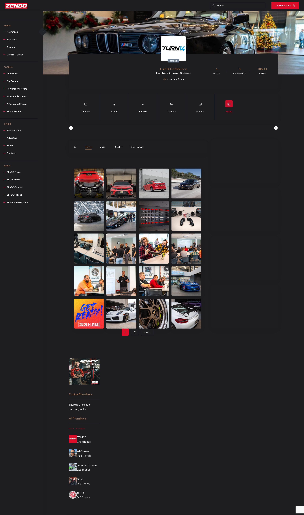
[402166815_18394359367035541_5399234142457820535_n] (154, 248)
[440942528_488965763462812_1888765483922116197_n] (154, 314)
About (114, 111)
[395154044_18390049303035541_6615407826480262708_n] (186, 183)
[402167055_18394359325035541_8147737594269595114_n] (154, 216)
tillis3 (80, 479)
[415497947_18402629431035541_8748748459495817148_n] (186, 281)
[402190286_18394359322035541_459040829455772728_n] (121, 216)
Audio (118, 147)
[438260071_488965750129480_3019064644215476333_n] (186, 314)
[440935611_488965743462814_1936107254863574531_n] (121, 314)
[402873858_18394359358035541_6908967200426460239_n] (89, 281)
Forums (200, 111)
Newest (71, 428)
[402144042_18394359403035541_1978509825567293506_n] (121, 248)
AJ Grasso (83, 451)
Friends (143, 111)
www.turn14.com (175, 79)
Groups (172, 111)
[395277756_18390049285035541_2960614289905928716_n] (154, 183)
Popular (82, 428)
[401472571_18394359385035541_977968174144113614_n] (186, 216)
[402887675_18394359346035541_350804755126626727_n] (121, 281)
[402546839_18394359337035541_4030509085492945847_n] (186, 248)
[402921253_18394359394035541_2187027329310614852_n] (154, 281)
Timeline (85, 111)
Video (103, 147)
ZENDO (81, 437)
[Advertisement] (245, 161)
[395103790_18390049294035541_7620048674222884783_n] (121, 183)
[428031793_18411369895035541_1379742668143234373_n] (89, 314)
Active (77, 428)
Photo (88, 147)
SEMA (80, 493)
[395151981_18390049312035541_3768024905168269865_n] (89, 216)
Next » (147, 332)
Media (229, 111)
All (75, 147)
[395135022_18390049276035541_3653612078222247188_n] (89, 183)
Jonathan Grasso (87, 465)
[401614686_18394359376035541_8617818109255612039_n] (89, 248)
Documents (137, 147)
